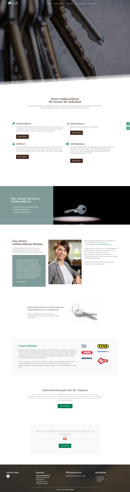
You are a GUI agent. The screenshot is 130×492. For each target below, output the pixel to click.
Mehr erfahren (22, 136)
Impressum (100, 477)
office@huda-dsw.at (42, 483)
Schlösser (69, 3)
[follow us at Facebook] (95, 4)
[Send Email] (128, 124)
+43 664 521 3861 (41, 481)
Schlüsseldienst (58, 3)
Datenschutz (100, 479)
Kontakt (91, 3)
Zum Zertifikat (65, 446)
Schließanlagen (81, 3)
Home (49, 3)
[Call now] (128, 128)
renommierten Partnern (104, 244)
